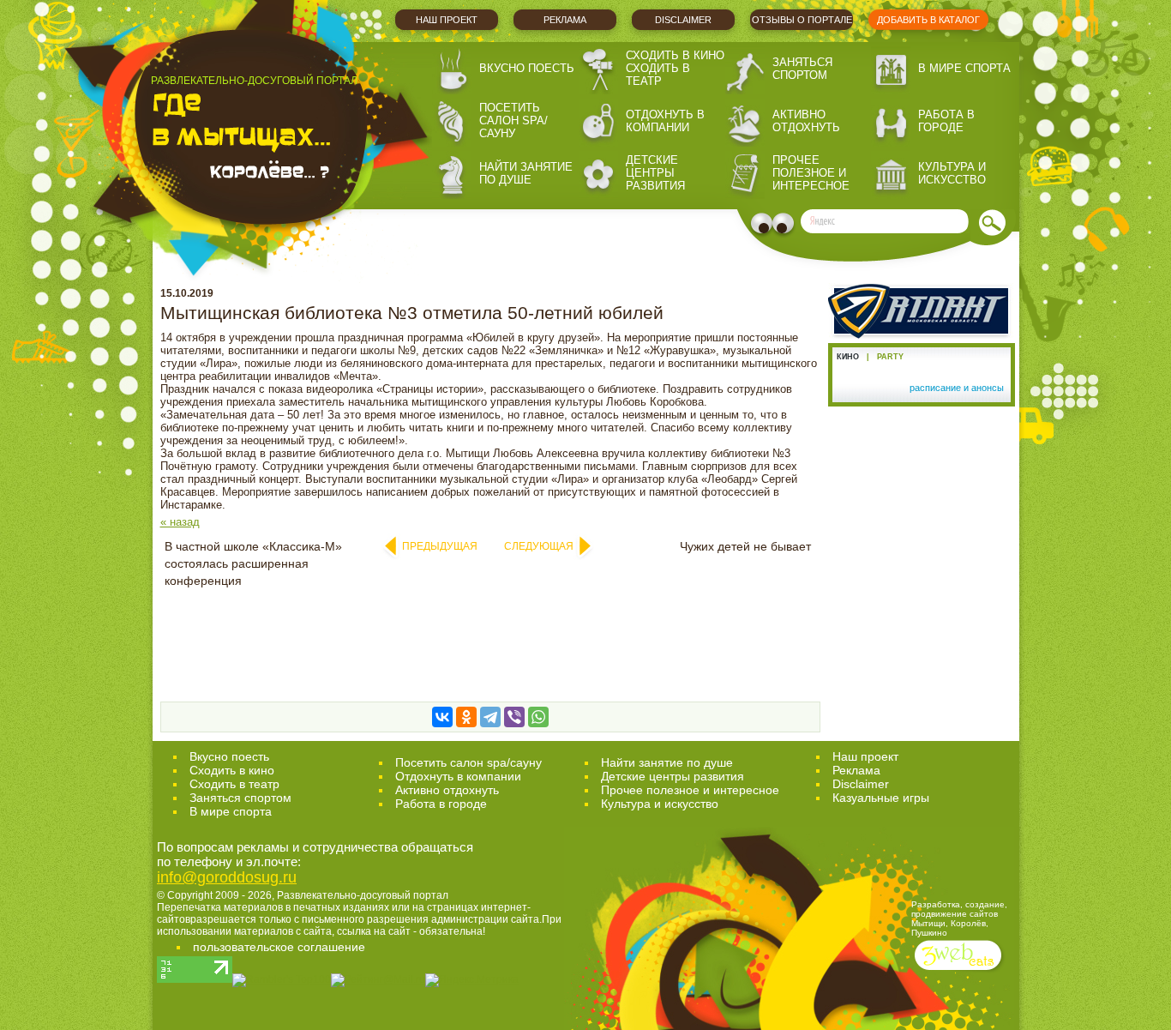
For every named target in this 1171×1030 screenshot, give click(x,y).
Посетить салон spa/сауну (513, 120)
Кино (848, 356)
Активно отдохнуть (806, 121)
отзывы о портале (802, 20)
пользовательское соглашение (279, 947)
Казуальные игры (880, 797)
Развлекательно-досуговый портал (362, 895)
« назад (180, 521)
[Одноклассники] (466, 717)
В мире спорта (964, 68)
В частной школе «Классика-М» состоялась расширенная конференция (253, 563)
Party (890, 356)
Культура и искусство (952, 173)
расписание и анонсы (957, 387)
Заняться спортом (802, 68)
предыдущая (439, 546)
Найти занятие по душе (526, 173)
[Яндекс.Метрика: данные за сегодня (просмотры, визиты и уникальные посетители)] (472, 980)
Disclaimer (683, 20)
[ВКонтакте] (442, 717)
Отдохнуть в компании (665, 121)
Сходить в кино (675, 55)
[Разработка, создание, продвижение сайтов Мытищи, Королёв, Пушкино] (959, 972)
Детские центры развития (655, 173)
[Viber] (514, 717)
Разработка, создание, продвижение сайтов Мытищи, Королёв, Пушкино (959, 918)
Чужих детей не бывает (745, 546)
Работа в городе (946, 121)
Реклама (564, 20)
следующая (538, 546)
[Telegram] (490, 717)
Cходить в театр (234, 784)
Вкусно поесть (526, 68)
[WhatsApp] (538, 717)
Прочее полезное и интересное (811, 173)
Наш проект (446, 20)
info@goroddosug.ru (227, 877)
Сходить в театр (658, 74)
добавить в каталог (928, 20)
